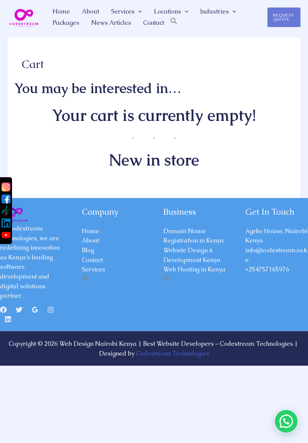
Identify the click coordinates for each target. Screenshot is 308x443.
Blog (88, 250)
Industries (214, 11)
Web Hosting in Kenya (194, 269)
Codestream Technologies (172, 353)
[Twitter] (19, 309)
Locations (167, 11)
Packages (66, 23)
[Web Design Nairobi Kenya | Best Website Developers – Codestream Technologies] (23, 17)
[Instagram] (50, 309)
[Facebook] (3, 309)
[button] (138, 11)
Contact (153, 23)
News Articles (111, 23)
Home (61, 11)
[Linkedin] (8, 319)
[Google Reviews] (35, 309)
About (90, 11)
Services (122, 11)
